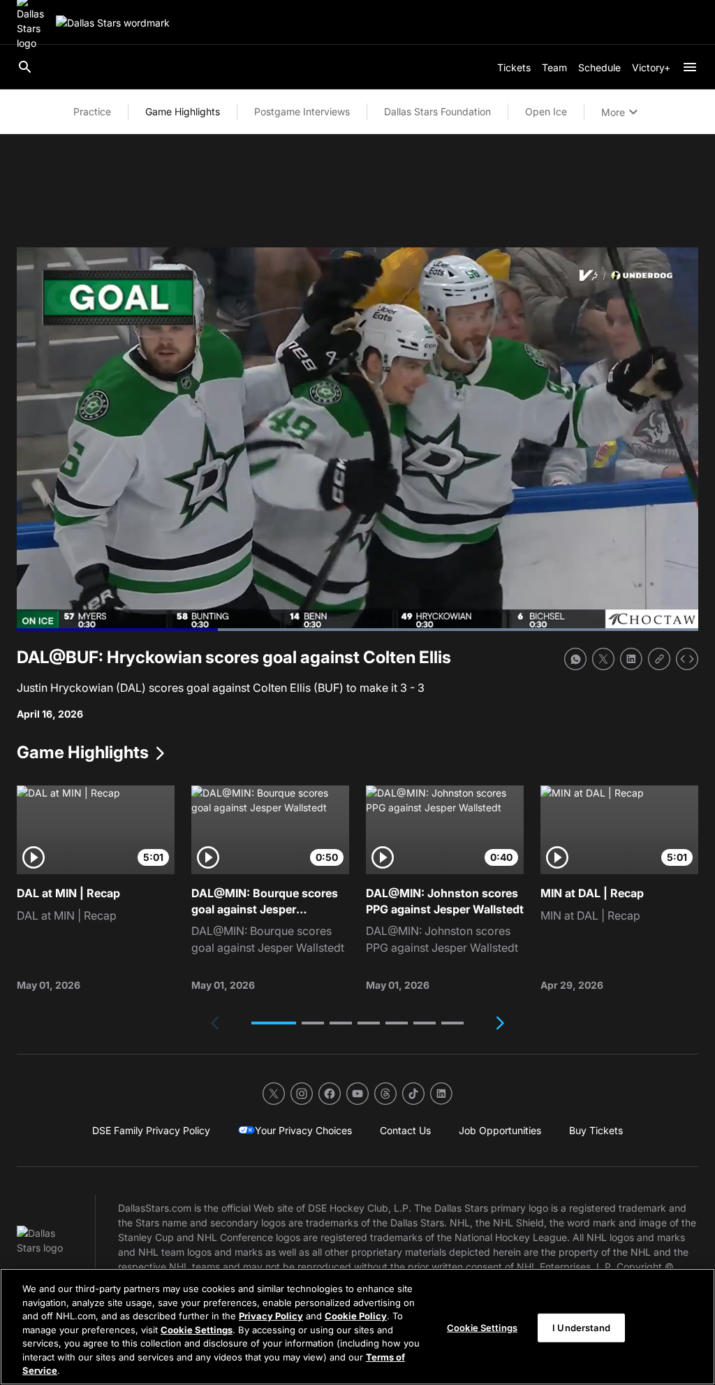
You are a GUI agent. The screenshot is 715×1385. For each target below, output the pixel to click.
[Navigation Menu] (689, 67)
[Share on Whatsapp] (575, 659)
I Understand (581, 1327)
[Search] (25, 67)
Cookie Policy (356, 1315)
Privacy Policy (271, 1315)
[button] (273, 1023)
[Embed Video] (687, 659)
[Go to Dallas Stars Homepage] (113, 22)
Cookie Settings (197, 1329)
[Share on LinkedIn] (631, 659)
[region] (357, 1326)
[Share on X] (603, 659)
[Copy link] (659, 659)
